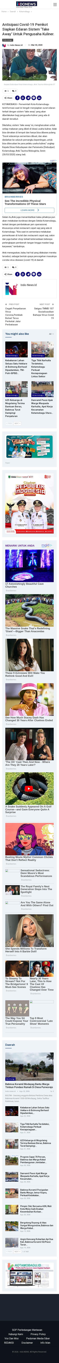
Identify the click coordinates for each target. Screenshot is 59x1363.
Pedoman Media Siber (38, 1338)
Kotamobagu (7, 40)
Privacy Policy (38, 1334)
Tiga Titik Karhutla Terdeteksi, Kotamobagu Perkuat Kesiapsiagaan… (34, 1127)
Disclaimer (27, 1342)
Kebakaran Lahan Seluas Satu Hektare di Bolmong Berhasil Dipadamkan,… (34, 1110)
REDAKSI (9, 1342)
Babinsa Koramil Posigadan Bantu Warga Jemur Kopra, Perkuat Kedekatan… (34, 1193)
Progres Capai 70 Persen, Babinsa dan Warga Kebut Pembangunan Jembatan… (33, 1160)
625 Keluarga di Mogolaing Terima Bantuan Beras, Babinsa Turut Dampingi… (35, 1143)
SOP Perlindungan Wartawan (27, 1329)
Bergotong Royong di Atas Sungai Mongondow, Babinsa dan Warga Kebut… (36, 1225)
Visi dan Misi (12, 1338)
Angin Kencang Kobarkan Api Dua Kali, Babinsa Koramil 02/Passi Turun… (36, 1242)
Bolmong (10, 1079)
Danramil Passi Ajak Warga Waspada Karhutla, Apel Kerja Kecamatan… (34, 1176)
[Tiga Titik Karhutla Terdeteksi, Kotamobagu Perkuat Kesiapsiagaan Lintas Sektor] (42, 349)
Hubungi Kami (15, 1334)
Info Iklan (45, 1342)
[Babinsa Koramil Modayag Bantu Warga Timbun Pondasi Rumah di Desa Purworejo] (29, 1066)
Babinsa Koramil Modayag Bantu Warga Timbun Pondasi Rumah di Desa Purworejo (29, 1086)
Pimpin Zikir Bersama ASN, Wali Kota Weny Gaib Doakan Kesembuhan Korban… (36, 1209)
